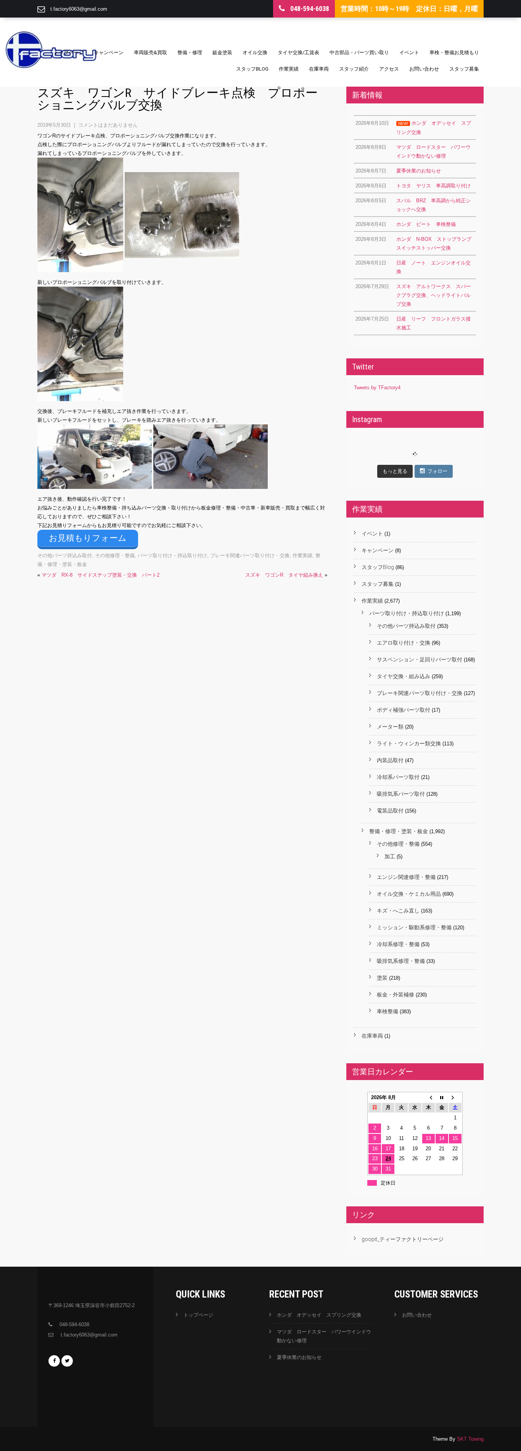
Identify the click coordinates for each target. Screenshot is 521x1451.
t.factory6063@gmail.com (78, 9)
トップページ (69, 52)
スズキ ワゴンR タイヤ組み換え (284, 575)
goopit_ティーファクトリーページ (403, 1239)
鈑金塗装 (222, 52)
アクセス (389, 69)
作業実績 (289, 69)
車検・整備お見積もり (454, 52)
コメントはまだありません (108, 125)
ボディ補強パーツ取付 (403, 710)
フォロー (437, 471)
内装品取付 (390, 760)
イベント (409, 52)
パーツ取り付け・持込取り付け (172, 555)
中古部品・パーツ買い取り (359, 52)
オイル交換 (255, 52)
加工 (389, 856)
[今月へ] (442, 1098)
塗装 (382, 978)
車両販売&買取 (150, 52)
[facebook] (54, 1361)
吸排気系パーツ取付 (401, 794)
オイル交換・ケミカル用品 (409, 894)
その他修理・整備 (115, 555)
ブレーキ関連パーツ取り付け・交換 (249, 555)
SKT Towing (470, 1439)
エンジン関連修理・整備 (406, 877)
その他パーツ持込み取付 (64, 555)
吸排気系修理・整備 (401, 961)
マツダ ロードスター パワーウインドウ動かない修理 (324, 1336)
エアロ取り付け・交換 (403, 643)
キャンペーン (109, 52)
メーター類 (390, 727)
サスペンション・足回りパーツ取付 (419, 659)
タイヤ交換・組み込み (403, 676)
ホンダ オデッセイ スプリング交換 (319, 1315)
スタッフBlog (252, 69)
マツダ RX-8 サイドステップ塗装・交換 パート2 (100, 575)
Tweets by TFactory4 (377, 387)
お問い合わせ (424, 69)
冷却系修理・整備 (398, 944)
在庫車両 (319, 69)
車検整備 (387, 1011)
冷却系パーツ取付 (398, 777)
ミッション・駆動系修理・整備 (414, 927)
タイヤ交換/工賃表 (298, 52)
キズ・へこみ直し (398, 911)
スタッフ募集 (464, 69)
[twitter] (67, 1361)
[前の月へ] (428, 1098)
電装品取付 (390, 811)
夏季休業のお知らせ (299, 1357)
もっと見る (395, 471)
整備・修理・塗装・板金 (398, 831)
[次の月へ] (455, 1098)
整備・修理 (189, 52)
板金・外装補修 (395, 995)
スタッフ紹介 (354, 69)
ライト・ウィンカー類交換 (409, 743)
